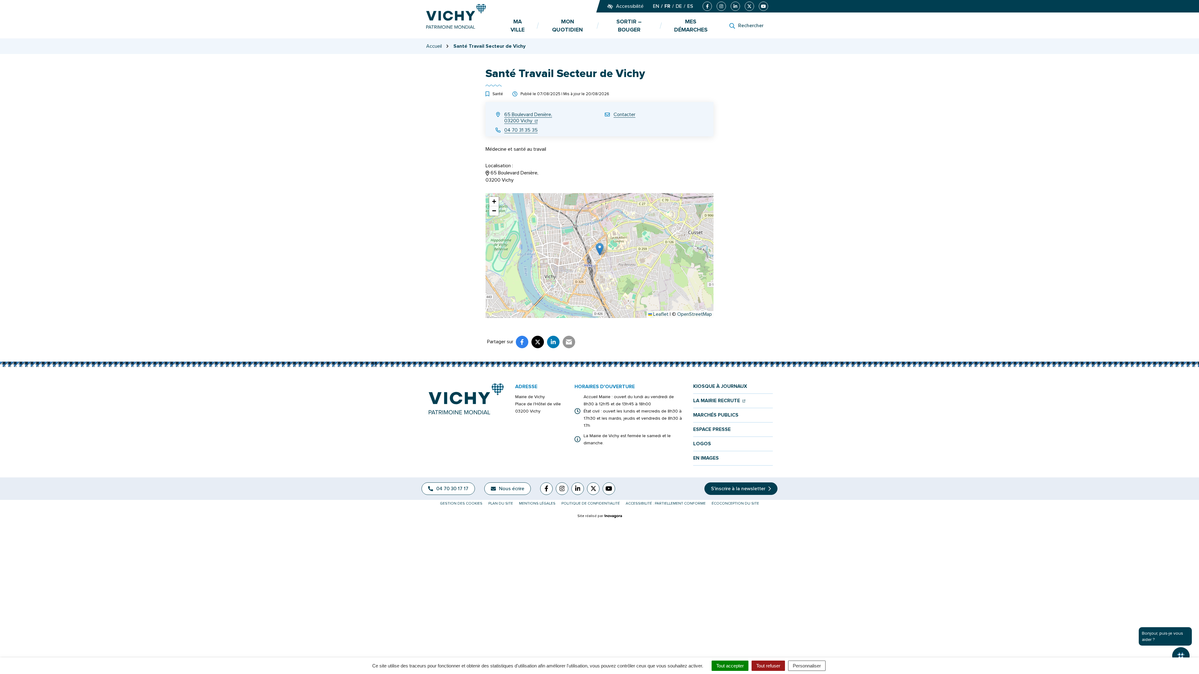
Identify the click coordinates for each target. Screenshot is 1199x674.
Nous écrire (511, 489)
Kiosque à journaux (720, 386)
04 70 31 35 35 (521, 130)
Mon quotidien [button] (567, 25)
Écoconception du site (735, 503)
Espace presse (712, 429)
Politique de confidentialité (590, 503)
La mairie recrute (719, 401)
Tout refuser (768, 665)
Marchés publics (715, 415)
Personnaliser (807, 665)
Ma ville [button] (518, 25)
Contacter (624, 114)
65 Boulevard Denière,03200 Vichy (528, 117)
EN (656, 6)
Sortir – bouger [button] (629, 25)
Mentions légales (537, 503)
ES (690, 6)
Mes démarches (691, 25)
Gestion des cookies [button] (461, 503)
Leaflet (660, 314)
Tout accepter (730, 665)
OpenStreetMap (694, 314)
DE (679, 6)
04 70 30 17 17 (452, 489)
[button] (600, 249)
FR (667, 6)
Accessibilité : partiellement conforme (666, 503)
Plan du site (500, 503)
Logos (702, 444)
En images (706, 458)
